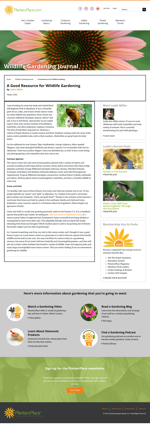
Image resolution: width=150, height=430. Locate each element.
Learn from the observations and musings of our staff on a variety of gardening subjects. (120, 313)
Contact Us (142, 409)
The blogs (107, 321)
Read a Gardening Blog (116, 306)
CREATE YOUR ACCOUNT (115, 278)
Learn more (109, 136)
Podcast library (109, 343)
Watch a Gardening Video (45, 306)
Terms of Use (116, 409)
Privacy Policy (130, 409)
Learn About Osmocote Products (43, 333)
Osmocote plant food (38, 346)
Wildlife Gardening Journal (24, 79)
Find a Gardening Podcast (118, 332)
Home (9, 79)
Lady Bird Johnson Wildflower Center (65, 214)
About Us (105, 409)
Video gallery (34, 318)
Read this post (110, 174)
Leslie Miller (16, 89)
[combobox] (130, 9)
